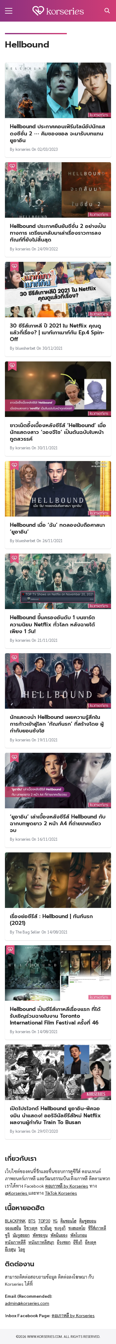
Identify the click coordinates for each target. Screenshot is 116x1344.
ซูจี (7, 1235)
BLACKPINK (15, 1220)
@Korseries (16, 1193)
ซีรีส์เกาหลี (97, 1228)
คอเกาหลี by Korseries (66, 1186)
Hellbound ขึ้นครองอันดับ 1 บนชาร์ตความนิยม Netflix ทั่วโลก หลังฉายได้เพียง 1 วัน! (52, 624)
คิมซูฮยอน (87, 1220)
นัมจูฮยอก (21, 1235)
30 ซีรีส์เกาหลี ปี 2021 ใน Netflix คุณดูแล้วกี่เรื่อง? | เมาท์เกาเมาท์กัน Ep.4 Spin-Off (57, 332)
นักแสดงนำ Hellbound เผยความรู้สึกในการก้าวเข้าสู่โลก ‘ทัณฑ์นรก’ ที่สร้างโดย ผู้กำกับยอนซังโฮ (57, 724)
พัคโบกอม (78, 1235)
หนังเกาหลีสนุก (41, 1242)
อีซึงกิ (77, 1242)
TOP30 (44, 1220)
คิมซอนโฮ (68, 1220)
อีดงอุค (90, 1242)
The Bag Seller (27, 931)
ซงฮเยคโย (76, 1228)
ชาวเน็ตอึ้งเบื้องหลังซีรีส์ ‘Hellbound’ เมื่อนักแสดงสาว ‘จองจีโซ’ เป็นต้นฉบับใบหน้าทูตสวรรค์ (58, 432)
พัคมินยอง (58, 1235)
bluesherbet (25, 348)
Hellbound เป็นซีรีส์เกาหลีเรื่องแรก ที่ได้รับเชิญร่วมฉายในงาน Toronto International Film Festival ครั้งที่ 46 (55, 1016)
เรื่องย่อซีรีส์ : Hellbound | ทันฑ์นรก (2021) (51, 919)
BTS (32, 1220)
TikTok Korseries (61, 1193)
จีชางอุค (30, 1228)
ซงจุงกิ (60, 1228)
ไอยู (22, 1249)
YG (55, 1220)
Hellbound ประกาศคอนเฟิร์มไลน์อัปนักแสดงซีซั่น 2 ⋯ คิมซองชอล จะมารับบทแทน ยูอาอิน (57, 133)
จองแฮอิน (13, 1228)
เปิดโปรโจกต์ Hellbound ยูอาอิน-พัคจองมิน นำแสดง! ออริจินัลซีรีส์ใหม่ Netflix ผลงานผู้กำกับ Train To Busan (55, 1115)
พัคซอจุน (40, 1235)
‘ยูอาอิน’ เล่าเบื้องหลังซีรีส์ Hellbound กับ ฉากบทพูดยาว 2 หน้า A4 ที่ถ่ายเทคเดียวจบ (57, 823)
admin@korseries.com (27, 1303)
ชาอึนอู (46, 1228)
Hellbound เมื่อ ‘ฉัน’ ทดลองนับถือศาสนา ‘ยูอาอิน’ (57, 528)
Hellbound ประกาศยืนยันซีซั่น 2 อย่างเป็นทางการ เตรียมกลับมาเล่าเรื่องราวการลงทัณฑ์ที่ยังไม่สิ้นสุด (58, 233)
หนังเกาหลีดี (15, 1242)
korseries (22, 149)
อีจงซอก (64, 1242)
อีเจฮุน (10, 1249)
